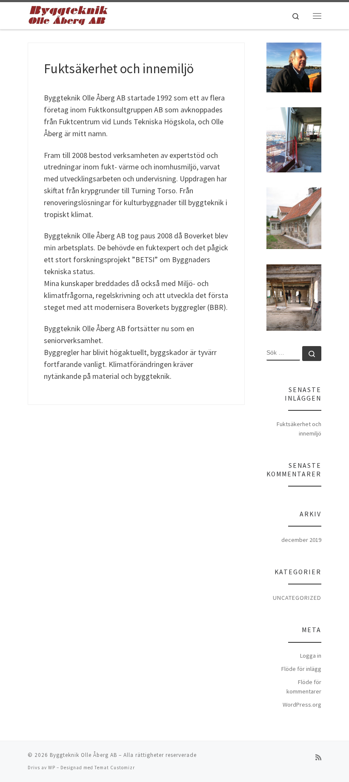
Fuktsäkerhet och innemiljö (119, 68)
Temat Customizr (114, 768)
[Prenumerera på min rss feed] (318, 757)
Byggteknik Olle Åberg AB (83, 755)
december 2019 (301, 540)
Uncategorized (297, 598)
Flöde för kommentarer (303, 686)
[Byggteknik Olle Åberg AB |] (68, 14)
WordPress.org (302, 704)
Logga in (310, 655)
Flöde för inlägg (301, 669)
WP (51, 768)
